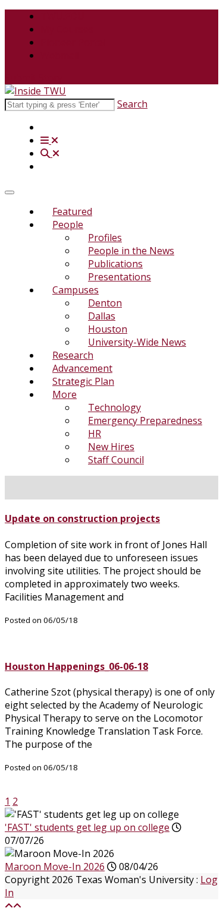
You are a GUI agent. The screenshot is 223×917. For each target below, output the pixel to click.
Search (132, 103)
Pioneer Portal (72, 42)
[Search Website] (49, 153)
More (64, 394)
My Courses (66, 29)
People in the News (131, 250)
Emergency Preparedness (145, 420)
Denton (105, 302)
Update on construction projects (82, 518)
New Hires (111, 446)
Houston (107, 329)
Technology (114, 407)
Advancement (82, 368)
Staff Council (116, 459)
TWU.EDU (62, 16)
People (67, 224)
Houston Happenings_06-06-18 (76, 666)
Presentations (119, 276)
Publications (115, 263)
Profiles (105, 237)
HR (94, 433)
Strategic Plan (83, 381)
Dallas (101, 315)
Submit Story (33, 77)
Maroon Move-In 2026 (55, 866)
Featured (72, 211)
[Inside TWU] (35, 90)
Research (72, 355)
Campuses (75, 289)
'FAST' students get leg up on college (87, 827)
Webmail (59, 55)
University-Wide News (137, 342)
